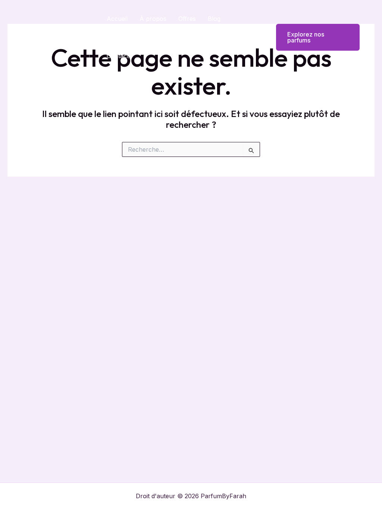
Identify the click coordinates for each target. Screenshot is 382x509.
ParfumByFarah (57, 37)
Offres (187, 18)
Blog (214, 18)
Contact (118, 56)
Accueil (117, 18)
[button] (313, 37)
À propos (153, 18)
